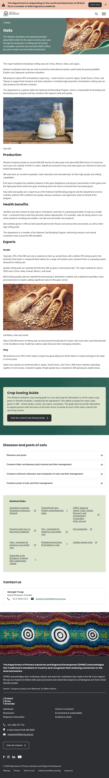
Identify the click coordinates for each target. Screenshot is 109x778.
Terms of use (29, 771)
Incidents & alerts (63, 717)
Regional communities (13, 717)
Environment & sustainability (68, 713)
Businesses (8, 713)
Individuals (8, 709)
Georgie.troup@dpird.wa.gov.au (51, 599)
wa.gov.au (68, 771)
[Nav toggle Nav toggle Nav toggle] (104, 14)
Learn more (95, 5)
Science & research (64, 709)
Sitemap (6, 771)
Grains (7, 22)
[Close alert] (105, 4)
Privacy (17, 771)
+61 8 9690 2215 (20, 599)
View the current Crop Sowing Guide (28, 418)
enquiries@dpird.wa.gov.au (20, 734)
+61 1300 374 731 (15, 725)
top (104, 774)
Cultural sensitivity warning (49, 771)
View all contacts (14, 745)
